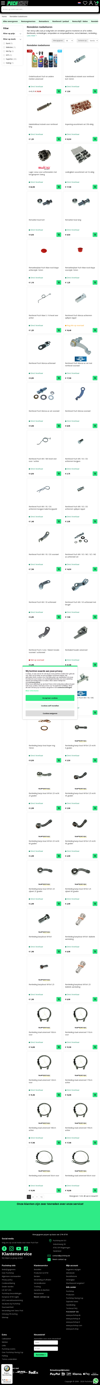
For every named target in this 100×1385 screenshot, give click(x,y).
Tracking (37, 1286)
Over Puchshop (8, 1273)
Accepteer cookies (50, 698)
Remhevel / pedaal (60, 21)
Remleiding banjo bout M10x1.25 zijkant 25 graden (42, 890)
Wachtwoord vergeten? (75, 1283)
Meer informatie (32, 691)
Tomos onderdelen (9, 1359)
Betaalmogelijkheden (60, 1370)
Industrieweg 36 (59, 1244)
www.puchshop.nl (73, 1322)
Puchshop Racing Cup (74, 1298)
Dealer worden (8, 1286)
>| (41, 1197)
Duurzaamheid (7, 1307)
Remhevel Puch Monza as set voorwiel (44, 411)
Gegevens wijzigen (73, 1269)
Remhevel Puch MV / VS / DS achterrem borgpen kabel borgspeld (43, 507)
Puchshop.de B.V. (59, 1240)
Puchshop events (8, 1349)
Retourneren (39, 1293)
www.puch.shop (72, 1329)
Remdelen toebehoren (18, 16)
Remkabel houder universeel (76, 650)
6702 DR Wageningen (61, 1247)
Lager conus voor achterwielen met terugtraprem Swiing (43, 173)
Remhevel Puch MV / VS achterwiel (42, 602)
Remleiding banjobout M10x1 (40, 936)
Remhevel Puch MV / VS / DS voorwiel (44, 554)
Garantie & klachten (42, 1290)
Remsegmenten (28, 21)
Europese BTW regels (10, 1297)
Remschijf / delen (80, 21)
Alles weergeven (10, 21)
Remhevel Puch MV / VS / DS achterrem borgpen (76, 460)
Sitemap (5, 1317)
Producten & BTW (41, 1273)
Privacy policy (7, 1280)
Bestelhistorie (71, 1276)
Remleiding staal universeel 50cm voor (44, 1175)
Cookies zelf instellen (50, 706)
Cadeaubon (6, 1338)
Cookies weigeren (50, 713)
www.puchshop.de (73, 1315)
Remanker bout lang (73, 220)
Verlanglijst (70, 1280)
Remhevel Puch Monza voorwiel (77, 411)
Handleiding (70, 1305)
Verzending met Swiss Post (12, 1310)
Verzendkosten (40, 1283)
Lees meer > (32, 35)
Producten (70, 1294)
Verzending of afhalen (42, 1280)
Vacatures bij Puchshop (11, 1304)
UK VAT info (6, 1290)
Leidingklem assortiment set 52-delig (79, 172)
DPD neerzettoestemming (12, 1300)
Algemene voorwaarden (11, 1276)
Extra (4, 1335)
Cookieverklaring (8, 1283)
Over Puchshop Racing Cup (12, 1352)
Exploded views (72, 1301)
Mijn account (72, 1265)
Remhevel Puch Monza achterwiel (42, 363)
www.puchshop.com (74, 1325)
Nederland (57, 1251)
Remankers (44, 21)
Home (4, 16)
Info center (71, 1287)
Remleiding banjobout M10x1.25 (41, 984)
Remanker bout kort (37, 220)
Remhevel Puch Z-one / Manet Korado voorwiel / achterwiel (44, 651)
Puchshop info (8, 1265)
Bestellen (37, 1269)
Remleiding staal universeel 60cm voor (80, 1175)
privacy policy (34, 682)
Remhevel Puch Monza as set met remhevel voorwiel (78, 364)
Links (4, 1345)
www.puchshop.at (73, 1318)
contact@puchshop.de (61, 1255)
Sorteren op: (82, 40)
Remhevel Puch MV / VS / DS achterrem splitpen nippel (76, 507)
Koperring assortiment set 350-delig (79, 124)
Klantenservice (17, 1253)
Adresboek (70, 1273)
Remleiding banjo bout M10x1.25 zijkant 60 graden (78, 890)
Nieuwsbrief (39, 1335)
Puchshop (70, 1291)
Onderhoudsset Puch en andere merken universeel (41, 77)
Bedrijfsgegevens (8, 1269)
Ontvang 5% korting (9, 1314)
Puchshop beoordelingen (11, 1293)
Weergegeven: (58, 40)
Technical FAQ (71, 1308)
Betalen (37, 1276)
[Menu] (11, 1365)
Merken (5, 1342)
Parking (5, 1356)
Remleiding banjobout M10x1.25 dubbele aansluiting (78, 985)
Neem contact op (59, 1259)
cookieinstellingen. (64, 687)
